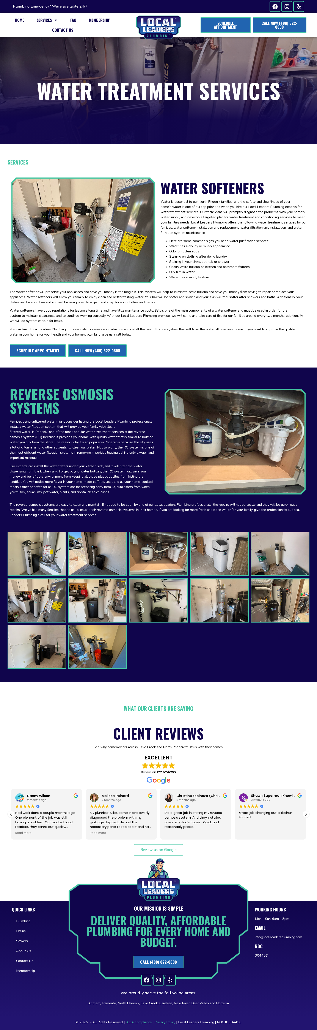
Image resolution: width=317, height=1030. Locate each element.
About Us (23, 951)
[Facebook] (275, 6)
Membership (99, 20)
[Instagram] (286, 6)
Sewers (22, 941)
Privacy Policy (165, 1022)
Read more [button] (23, 833)
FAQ (73, 20)
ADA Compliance (139, 1022)
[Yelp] (298, 6)
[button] (306, 814)
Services (44, 20)
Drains (21, 931)
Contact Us (62, 30)
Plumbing (23, 921)
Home (19, 20)
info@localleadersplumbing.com (278, 937)
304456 (261, 955)
